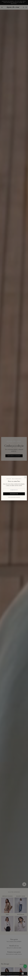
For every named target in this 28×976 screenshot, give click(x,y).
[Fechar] (25, 477)
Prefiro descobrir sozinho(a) (14, 497)
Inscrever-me (14, 493)
